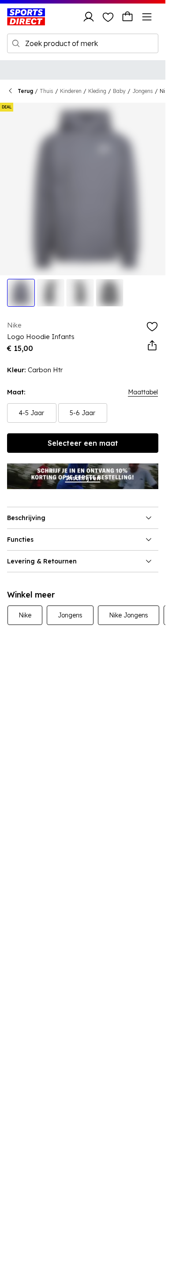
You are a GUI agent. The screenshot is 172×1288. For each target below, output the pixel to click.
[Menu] (147, 17)
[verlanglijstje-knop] (108, 17)
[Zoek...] (16, 43)
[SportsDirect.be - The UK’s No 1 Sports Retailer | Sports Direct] (26, 17)
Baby (119, 91)
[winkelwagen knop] (127, 17)
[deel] (152, 345)
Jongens (142, 91)
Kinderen (71, 91)
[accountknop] (88, 17)
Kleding (97, 91)
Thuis (46, 91)
